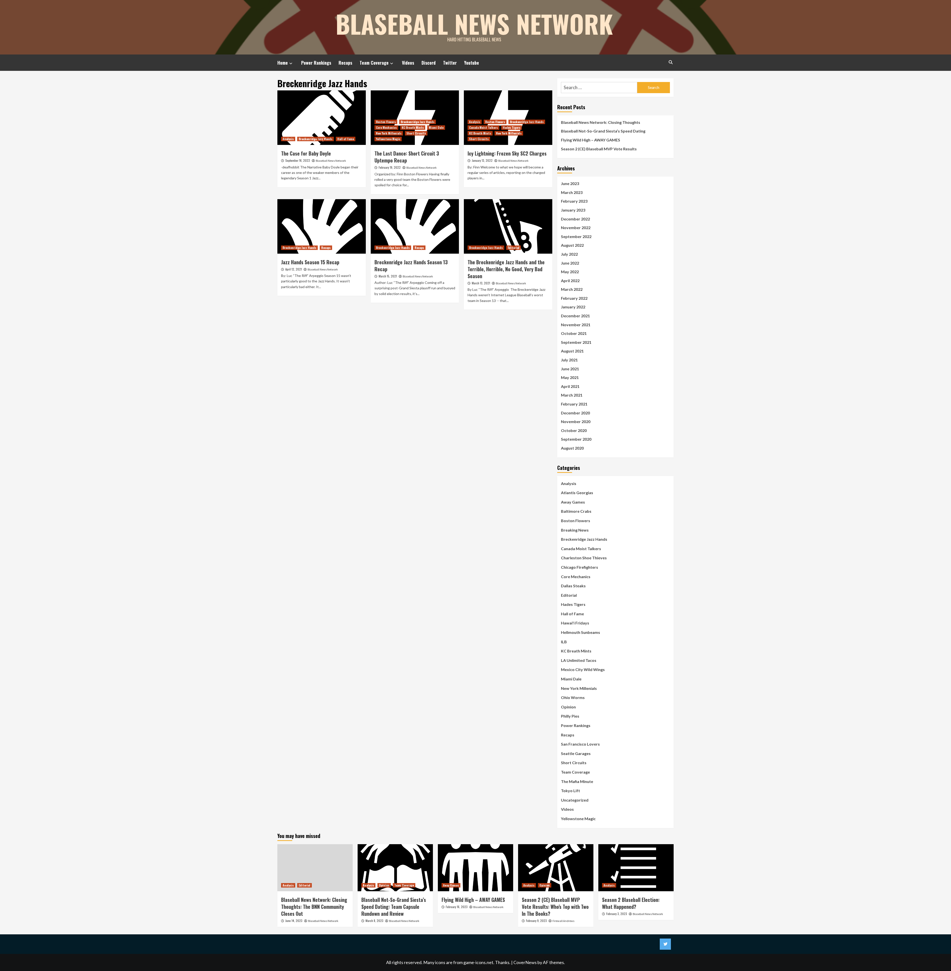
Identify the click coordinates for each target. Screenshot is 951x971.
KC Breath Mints (413, 127)
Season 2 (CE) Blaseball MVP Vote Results (599, 148)
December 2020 (575, 412)
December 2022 (575, 218)
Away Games (573, 502)
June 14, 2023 (293, 920)
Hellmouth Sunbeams (580, 632)
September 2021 (576, 342)
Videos (408, 62)
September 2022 (576, 236)
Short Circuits (416, 133)
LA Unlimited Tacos (578, 660)
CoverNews (525, 962)
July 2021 (569, 359)
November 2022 (575, 227)
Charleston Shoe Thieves (584, 557)
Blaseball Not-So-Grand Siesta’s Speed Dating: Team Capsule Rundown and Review (393, 906)
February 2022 (574, 298)
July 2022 (569, 254)
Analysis (288, 139)
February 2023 (574, 201)
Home (282, 62)
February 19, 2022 (390, 167)
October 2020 (574, 430)
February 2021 (574, 404)
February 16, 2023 (457, 907)
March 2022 (571, 289)
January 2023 (573, 210)
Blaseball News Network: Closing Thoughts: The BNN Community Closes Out (314, 906)
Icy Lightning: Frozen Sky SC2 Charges (507, 153)
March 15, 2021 (388, 276)
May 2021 (570, 377)
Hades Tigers (511, 127)
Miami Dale (436, 127)
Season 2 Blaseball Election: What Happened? (631, 903)
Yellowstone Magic (388, 139)
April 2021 (570, 386)
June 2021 (570, 368)
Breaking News (575, 530)
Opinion (568, 706)
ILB (564, 641)
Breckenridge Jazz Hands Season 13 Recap (411, 265)
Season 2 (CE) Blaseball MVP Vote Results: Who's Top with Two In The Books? (555, 906)
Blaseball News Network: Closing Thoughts (600, 122)
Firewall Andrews (563, 921)
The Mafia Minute (577, 781)
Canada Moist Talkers (483, 127)
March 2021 (571, 395)
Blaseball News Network (474, 23)
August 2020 (572, 448)
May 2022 (570, 271)
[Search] (670, 62)
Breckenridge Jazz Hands (315, 139)
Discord (429, 62)
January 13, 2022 (482, 160)
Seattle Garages (576, 753)
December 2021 (575, 315)
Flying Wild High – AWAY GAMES (590, 139)
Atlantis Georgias (577, 492)
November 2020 (575, 421)
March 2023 (571, 192)
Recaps (345, 62)
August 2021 (572, 351)
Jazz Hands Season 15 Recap (310, 262)
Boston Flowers (386, 122)
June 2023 (570, 183)
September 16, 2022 (297, 160)
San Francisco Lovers (580, 744)
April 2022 (570, 280)
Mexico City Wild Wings (583, 669)
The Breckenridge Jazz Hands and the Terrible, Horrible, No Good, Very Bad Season (506, 269)
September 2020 (576, 439)
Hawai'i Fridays (575, 622)
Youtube (471, 62)
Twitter (450, 62)
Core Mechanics (386, 127)
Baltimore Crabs (576, 511)
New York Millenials (388, 133)
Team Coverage (374, 62)
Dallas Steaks (573, 585)
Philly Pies (570, 716)
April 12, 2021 (293, 269)
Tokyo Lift (570, 790)
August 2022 (572, 245)
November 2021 (575, 324)
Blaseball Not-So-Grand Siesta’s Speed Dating (603, 131)
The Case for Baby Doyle (306, 153)
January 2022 (573, 306)
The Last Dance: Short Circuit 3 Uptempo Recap (406, 157)
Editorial (513, 247)
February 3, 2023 (616, 914)
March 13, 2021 (481, 283)
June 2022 (570, 263)
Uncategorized (574, 800)
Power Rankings (316, 62)
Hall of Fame (345, 139)
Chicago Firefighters (579, 567)
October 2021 (574, 333)
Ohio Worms (573, 697)
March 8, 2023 (374, 920)
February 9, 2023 (536, 920)
